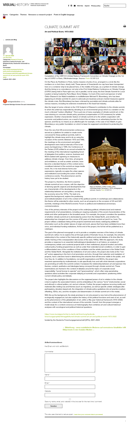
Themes (23, 14)
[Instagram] (71, 6)
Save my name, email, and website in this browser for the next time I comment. (73, 402)
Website (48, 391)
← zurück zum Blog (10, 39)
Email (47, 383)
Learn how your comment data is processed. (88, 414)
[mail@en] (75, 6)
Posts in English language (64, 14)
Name (47, 375)
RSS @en (80, 6)
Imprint (87, 6)
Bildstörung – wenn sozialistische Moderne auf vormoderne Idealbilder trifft (94, 327)
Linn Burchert (7, 57)
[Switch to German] (64, 18)
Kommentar (49, 352)
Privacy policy (95, 6)
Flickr (88, 78)
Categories (14, 14)
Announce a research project (40, 14)
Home (5, 14)
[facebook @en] (68, 6)
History (16, 5)
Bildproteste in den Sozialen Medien (78, 330)
